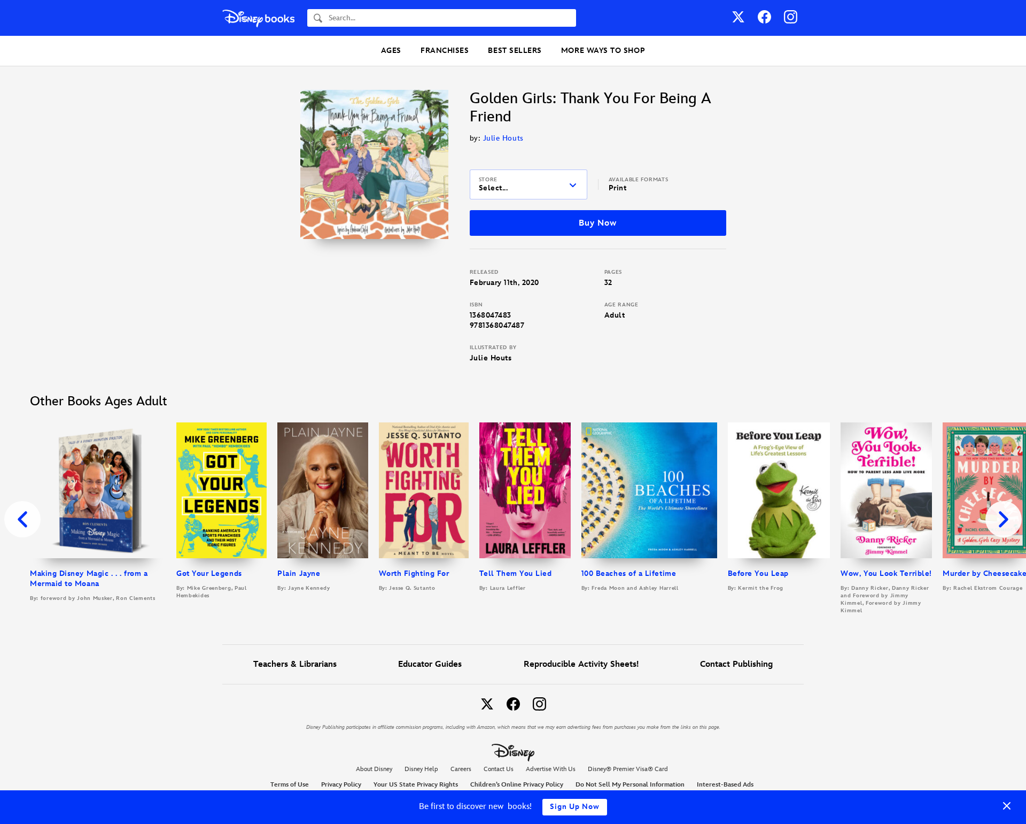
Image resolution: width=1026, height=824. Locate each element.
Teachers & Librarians (295, 664)
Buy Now (597, 223)
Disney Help (421, 769)
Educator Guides (430, 664)
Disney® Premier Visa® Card (628, 769)
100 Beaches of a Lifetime (629, 573)
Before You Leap (758, 573)
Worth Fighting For (414, 573)
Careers (460, 769)
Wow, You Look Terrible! (886, 573)
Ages (391, 50)
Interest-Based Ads (725, 785)
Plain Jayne (298, 573)
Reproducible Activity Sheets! (581, 664)
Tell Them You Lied (515, 573)
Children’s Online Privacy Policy (516, 785)
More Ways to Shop (603, 50)
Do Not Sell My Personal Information (630, 785)
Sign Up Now (575, 806)
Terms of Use (289, 785)
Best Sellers (514, 50)
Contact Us (499, 769)
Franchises (445, 50)
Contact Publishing (736, 664)
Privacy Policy (341, 785)
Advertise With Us (551, 769)
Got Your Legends (209, 573)
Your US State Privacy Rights (416, 785)
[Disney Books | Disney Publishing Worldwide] (258, 18)
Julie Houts (503, 138)
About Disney (374, 769)
